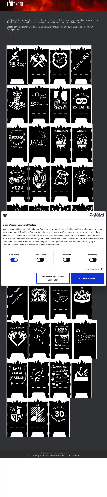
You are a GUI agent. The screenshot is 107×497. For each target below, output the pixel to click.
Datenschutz (47, 453)
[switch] (40, 260)
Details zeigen (92, 269)
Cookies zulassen (87, 278)
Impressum (60, 453)
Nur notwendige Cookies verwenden (53, 278)
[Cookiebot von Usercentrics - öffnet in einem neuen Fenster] (92, 215)
